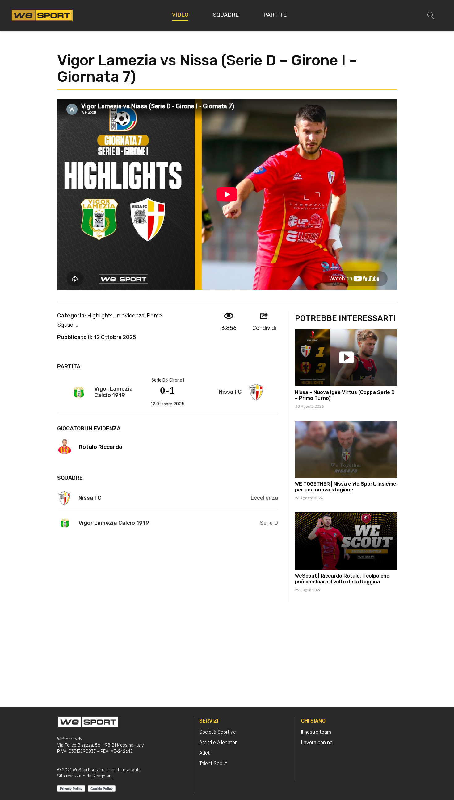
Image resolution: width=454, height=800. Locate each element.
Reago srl (102, 776)
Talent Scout (213, 763)
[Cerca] (430, 15)
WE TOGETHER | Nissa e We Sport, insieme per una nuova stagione (345, 487)
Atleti (205, 753)
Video (180, 14)
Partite (275, 14)
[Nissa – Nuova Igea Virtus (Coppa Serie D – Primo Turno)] (346, 357)
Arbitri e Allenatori (218, 742)
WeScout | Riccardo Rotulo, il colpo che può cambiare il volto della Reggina (342, 579)
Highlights (100, 315)
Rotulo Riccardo (100, 447)
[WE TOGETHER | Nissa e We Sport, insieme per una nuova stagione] (346, 449)
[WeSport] (42, 15)
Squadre (226, 14)
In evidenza (129, 315)
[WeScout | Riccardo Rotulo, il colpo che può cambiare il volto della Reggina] (346, 541)
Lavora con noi (317, 742)
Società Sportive (217, 732)
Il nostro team (316, 732)
